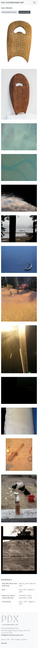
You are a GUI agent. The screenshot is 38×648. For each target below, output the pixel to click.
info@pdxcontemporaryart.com (12, 635)
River (3, 590)
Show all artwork (24, 12)
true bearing (6, 602)
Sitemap (4, 643)
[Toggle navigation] (34, 2)
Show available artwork (9, 12)
